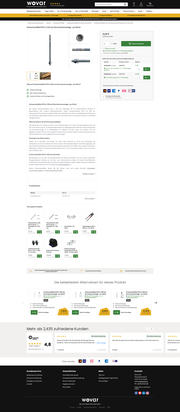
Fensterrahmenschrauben (54, 170)
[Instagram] (148, 393)
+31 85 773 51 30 (142, 383)
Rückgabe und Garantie (34, 381)
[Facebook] (136, 393)
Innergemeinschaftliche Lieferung (73, 378)
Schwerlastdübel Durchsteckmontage (79, 23)
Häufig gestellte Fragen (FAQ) (108, 378)
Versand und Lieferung (34, 378)
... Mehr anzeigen (100, 343)
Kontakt (29, 384)
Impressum (102, 407)
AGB (108, 407)
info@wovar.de (143, 381)
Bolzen (48, 23)
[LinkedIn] (144, 393)
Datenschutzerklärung (90, 407)
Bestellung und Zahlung (34, 375)
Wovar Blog (66, 387)
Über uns (102, 375)
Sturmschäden (103, 381)
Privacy (72, 407)
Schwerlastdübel (58, 23)
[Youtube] (140, 393)
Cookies (79, 407)
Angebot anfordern (69, 384)
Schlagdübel (91, 168)
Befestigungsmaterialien (36, 23)
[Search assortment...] (125, 4)
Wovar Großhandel (69, 381)
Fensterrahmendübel (36, 170)
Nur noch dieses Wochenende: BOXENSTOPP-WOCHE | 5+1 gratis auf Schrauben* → (90, 19)
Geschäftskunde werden (70, 375)
